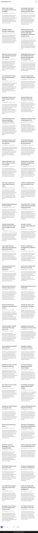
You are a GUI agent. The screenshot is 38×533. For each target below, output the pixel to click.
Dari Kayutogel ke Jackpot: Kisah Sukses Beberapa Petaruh (9, 77)
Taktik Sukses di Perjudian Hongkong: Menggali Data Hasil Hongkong (27, 163)
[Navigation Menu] (36, 1)
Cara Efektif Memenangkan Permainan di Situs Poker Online (9, 487)
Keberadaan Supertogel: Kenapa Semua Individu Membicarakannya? (27, 141)
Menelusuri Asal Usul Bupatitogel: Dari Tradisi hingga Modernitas (8, 446)
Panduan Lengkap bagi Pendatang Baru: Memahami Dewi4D (28, 247)
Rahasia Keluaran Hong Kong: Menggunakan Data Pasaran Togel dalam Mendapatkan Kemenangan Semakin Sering (28, 33)
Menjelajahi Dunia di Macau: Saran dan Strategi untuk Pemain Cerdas (9, 507)
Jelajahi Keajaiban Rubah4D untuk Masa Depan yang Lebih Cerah (9, 327)
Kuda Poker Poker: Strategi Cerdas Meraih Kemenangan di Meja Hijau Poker (28, 206)
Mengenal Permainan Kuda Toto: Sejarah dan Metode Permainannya (9, 141)
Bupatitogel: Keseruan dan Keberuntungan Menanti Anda (9, 99)
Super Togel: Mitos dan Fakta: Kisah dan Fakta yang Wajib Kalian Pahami (9, 247)
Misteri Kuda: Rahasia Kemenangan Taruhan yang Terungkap (9, 10)
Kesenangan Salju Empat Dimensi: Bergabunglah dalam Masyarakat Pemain (27, 10)
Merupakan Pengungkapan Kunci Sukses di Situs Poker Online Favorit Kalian (28, 426)
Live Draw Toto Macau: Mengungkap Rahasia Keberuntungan (27, 366)
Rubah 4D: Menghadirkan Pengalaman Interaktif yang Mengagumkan (28, 487)
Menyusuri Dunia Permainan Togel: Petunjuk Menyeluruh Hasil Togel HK (9, 56)
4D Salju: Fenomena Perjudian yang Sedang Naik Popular (28, 226)
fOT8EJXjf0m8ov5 (6, 13)
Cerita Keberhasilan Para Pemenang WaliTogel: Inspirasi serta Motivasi (8, 120)
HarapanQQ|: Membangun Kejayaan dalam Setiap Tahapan (27, 386)
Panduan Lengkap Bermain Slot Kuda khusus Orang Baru (28, 184)
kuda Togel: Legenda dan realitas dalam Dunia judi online (8, 184)
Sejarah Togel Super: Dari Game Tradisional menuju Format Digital (8, 163)
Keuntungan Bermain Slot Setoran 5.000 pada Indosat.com (8, 267)
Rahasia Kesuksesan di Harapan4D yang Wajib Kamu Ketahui (9, 306)
